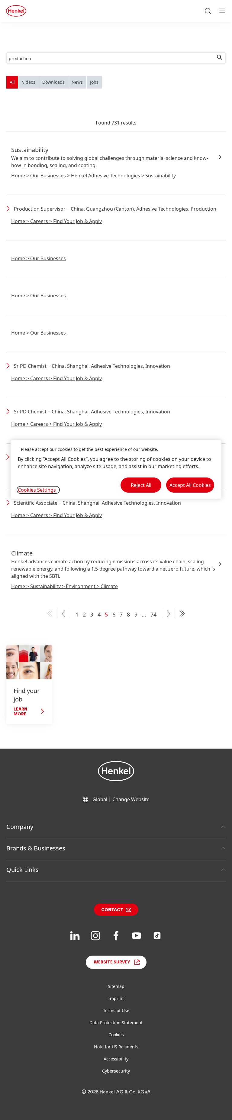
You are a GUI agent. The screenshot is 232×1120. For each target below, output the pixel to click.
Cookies (116, 1034)
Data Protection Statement (116, 1022)
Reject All (141, 485)
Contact (112, 910)
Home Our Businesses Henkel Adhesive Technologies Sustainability (93, 175)
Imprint (116, 998)
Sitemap (116, 986)
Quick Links (22, 870)
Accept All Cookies (190, 485)
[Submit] (220, 58)
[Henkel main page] (16, 11)
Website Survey (112, 962)
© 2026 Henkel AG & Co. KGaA (116, 1091)
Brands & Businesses (35, 848)
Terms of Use (116, 1010)
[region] (116, 469)
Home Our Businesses (38, 258)
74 (153, 614)
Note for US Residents (116, 1047)
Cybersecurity (116, 1071)
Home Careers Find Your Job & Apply (56, 221)
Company (19, 827)
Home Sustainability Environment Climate (64, 586)
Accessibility (116, 1059)
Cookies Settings (37, 490)
